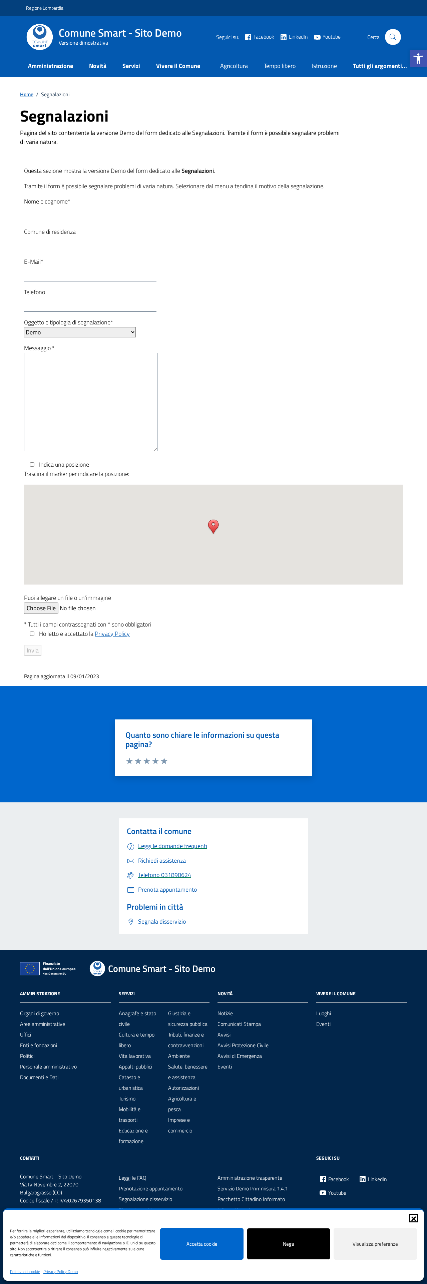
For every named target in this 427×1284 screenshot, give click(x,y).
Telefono (34, 291)
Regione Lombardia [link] (44, 7)
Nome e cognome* (47, 201)
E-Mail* (33, 261)
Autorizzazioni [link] (183, 1088)
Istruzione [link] (324, 65)
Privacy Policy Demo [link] (60, 1272)
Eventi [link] (225, 1066)
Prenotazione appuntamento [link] (150, 1188)
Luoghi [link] (323, 1013)
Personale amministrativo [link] (48, 1066)
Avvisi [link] (224, 1035)
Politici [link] (27, 1056)
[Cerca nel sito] (393, 37)
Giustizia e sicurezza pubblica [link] (187, 1018)
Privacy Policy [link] (112, 633)
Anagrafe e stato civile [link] (137, 1018)
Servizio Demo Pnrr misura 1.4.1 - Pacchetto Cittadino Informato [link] (255, 1193)
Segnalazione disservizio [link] (145, 1199)
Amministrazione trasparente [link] (250, 1178)
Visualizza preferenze (375, 1244)
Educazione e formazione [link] (133, 1135)
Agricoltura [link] (234, 65)
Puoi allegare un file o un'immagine (67, 597)
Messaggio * (39, 347)
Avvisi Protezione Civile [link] (243, 1045)
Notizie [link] (225, 1013)
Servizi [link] (131, 65)
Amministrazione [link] (50, 65)
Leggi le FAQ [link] (132, 1178)
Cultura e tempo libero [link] (136, 1040)
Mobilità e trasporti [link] (129, 1114)
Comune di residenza (50, 231)
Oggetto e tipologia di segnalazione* (68, 322)
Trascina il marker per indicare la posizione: (76, 473)
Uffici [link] (25, 1035)
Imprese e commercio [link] (180, 1125)
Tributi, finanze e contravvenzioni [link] (186, 1040)
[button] (413, 1218)
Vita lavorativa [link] (135, 1056)
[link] (418, 58)
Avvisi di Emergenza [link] (240, 1056)
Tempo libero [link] (280, 65)
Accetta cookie (202, 1244)
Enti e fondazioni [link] (38, 1045)
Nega (288, 1244)
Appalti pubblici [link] (135, 1066)
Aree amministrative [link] (42, 1024)
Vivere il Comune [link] (178, 65)
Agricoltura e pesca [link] (182, 1103)
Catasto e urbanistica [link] (131, 1082)
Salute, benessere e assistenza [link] (187, 1072)
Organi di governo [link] (39, 1013)
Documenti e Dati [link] (39, 1077)
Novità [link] (97, 65)
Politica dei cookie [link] (25, 1272)
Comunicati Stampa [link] (239, 1024)
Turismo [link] (127, 1098)
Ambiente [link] (179, 1056)
